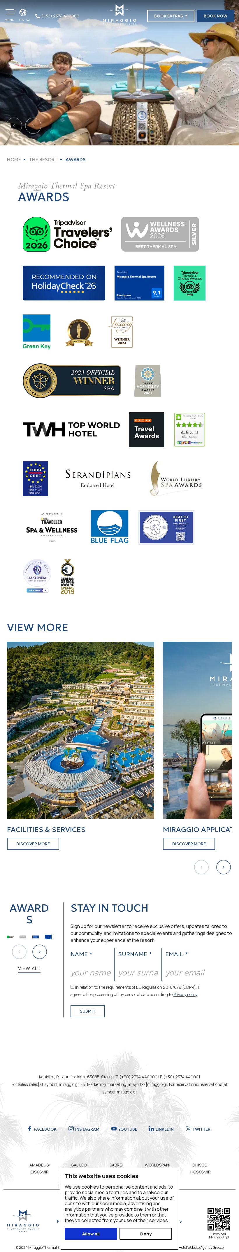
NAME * (81, 954)
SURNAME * (135, 954)
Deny (146, 1234)
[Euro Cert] (35, 478)
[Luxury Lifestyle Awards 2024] (121, 331)
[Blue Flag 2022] (109, 527)
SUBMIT (87, 1011)
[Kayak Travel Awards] (146, 429)
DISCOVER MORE (33, 843)
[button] (223, 867)
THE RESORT (42, 159)
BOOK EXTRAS (169, 16)
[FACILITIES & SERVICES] (80, 730)
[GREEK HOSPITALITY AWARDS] (147, 380)
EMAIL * (176, 954)
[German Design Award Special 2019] (67, 575)
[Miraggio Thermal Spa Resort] (119, 15)
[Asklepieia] (37, 575)
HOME (14, 159)
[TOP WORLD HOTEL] (71, 429)
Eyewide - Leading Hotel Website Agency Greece (187, 1247)
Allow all (91, 1234)
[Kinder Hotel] (189, 429)
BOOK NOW (215, 16)
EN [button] (22, 19)
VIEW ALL (29, 968)
